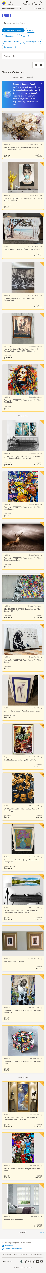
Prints (30, 30)
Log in (41, 4)
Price (23, 36)
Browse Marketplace (10, 8)
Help (15, 1254)
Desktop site (6, 1254)
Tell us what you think (13, 1249)
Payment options (11, 41)
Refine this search (15, 30)
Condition (8, 47)
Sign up (34, 4)
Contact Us (23, 1254)
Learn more (9, 1246)
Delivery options (32, 41)
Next (42, 1232)
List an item (39, 8)
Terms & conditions (37, 1254)
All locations (9, 36)
